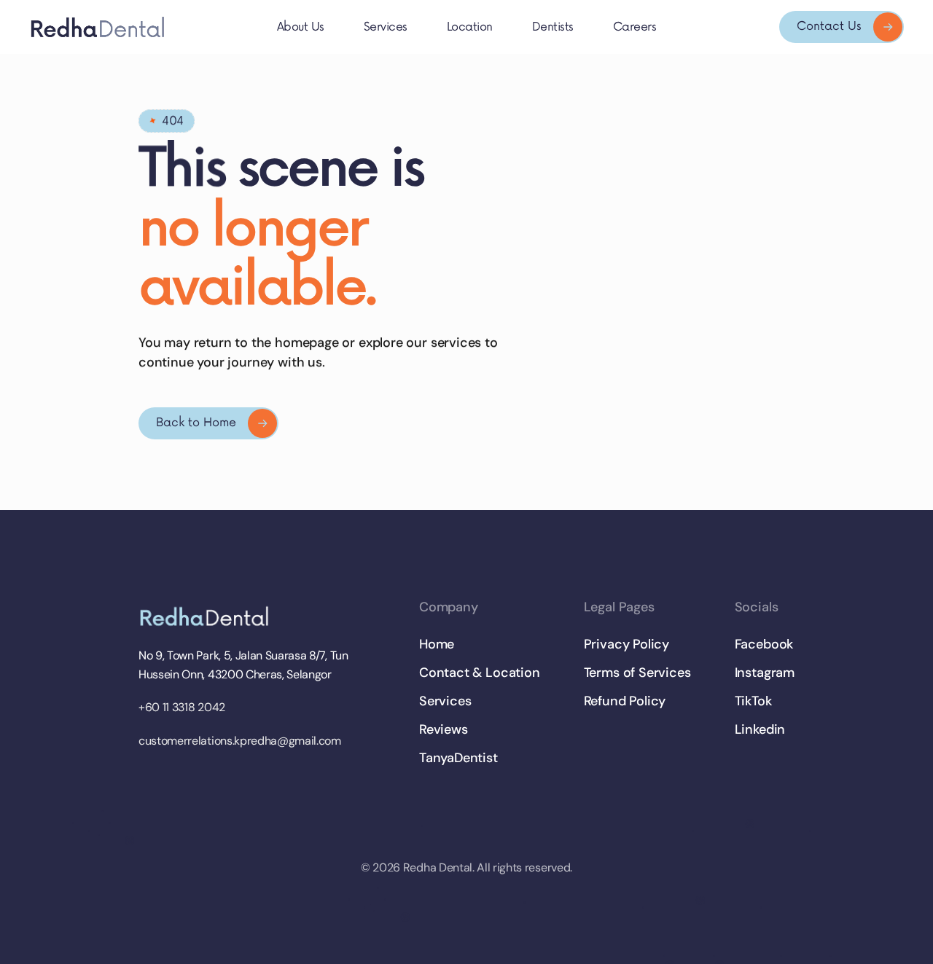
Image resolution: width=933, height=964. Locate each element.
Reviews (443, 729)
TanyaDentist (458, 758)
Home (436, 644)
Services (445, 701)
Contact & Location (479, 672)
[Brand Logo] (208, 616)
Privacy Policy (626, 644)
